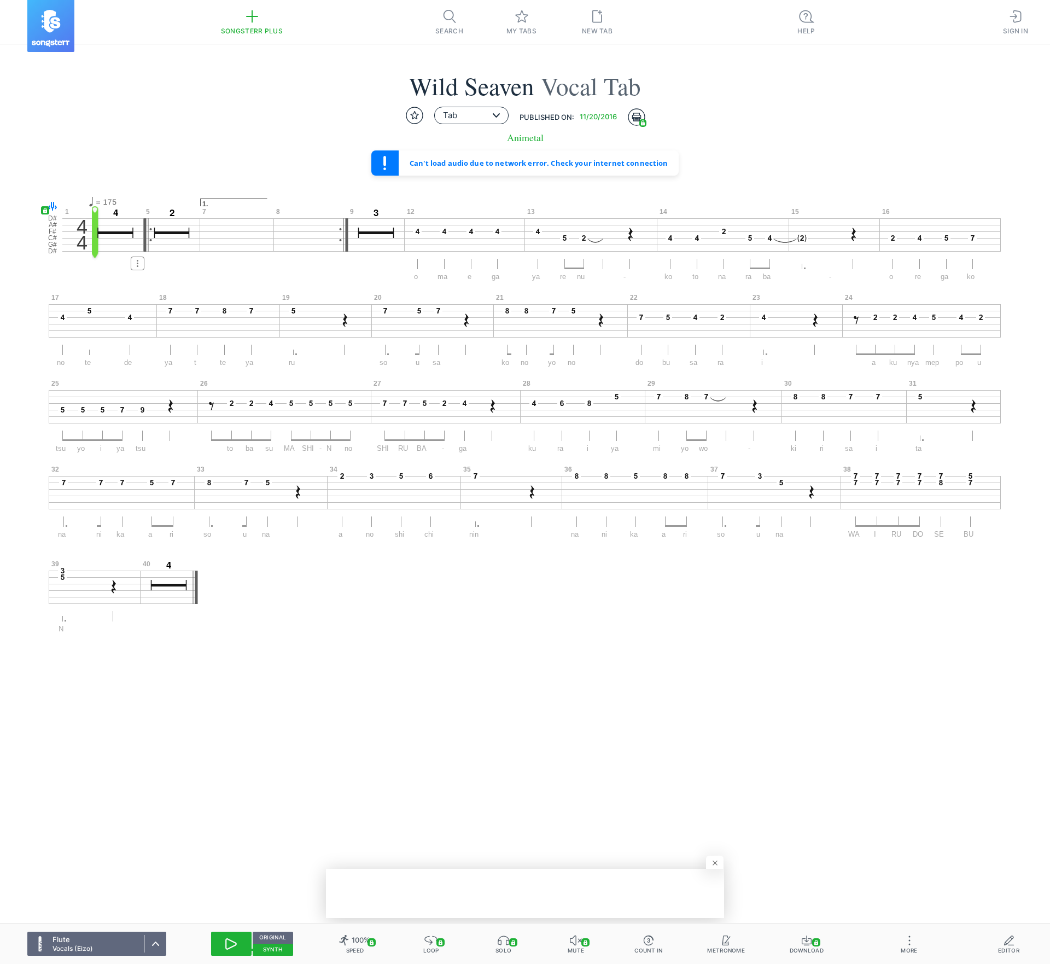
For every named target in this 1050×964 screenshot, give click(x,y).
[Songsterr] (50, 26)
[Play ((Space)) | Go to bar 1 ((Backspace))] (231, 944)
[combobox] (471, 115)
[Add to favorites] (414, 115)
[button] (50, 207)
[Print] (636, 117)
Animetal (525, 137)
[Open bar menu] (137, 263)
